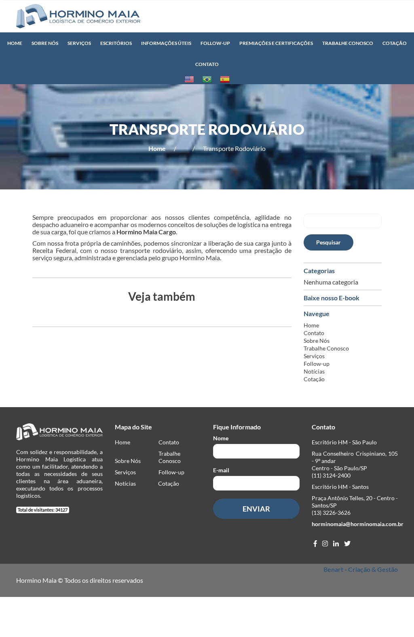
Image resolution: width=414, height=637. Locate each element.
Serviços (79, 43)
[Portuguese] (207, 79)
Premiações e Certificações (276, 43)
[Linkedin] (336, 543)
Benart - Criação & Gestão (360, 569)
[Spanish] (225, 79)
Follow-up (215, 43)
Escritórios (116, 43)
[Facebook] (315, 543)
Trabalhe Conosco (347, 43)
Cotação (394, 43)
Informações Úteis (166, 43)
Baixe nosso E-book (331, 298)
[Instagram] (325, 543)
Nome (220, 438)
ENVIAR (256, 508)
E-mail (221, 470)
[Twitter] (347, 543)
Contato (207, 64)
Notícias (314, 371)
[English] (189, 79)
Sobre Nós (45, 43)
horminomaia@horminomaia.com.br (357, 523)
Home (14, 43)
